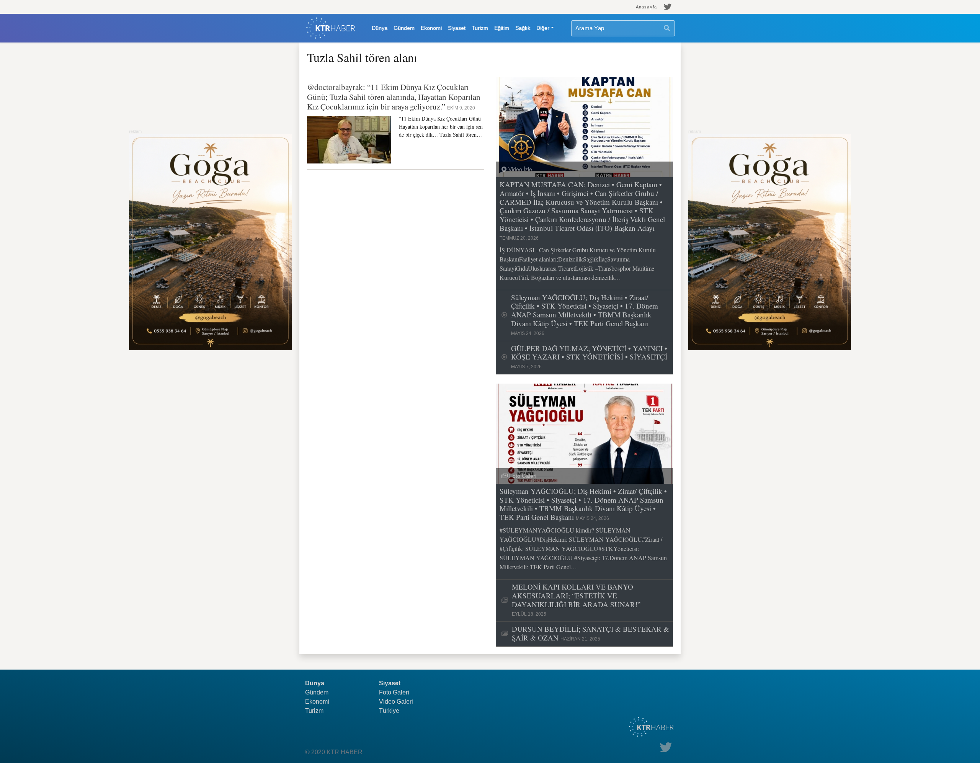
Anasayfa (646, 7)
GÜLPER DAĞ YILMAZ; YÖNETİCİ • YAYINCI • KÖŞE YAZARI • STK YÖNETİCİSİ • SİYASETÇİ (589, 357)
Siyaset (457, 28)
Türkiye (389, 710)
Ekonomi (431, 28)
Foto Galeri (394, 692)
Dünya (379, 28)
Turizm (480, 28)
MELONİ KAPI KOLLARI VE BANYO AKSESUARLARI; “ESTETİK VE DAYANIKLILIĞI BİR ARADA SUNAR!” (576, 600)
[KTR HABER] (330, 28)
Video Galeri (396, 701)
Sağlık (522, 28)
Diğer (542, 28)
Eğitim (501, 28)
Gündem (404, 28)
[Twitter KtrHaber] (668, 7)
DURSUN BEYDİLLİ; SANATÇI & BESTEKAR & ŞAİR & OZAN (590, 633)
